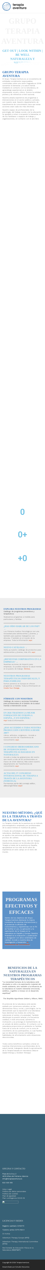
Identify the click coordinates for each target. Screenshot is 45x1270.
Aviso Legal (7, 1189)
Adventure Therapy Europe (13, 1238)
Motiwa (27, 669)
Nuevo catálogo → (15, 647)
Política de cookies (10, 1194)
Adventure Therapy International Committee (20, 1242)
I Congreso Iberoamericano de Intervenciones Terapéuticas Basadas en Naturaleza (21, 751)
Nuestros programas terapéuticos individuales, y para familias (22, 678)
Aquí (5, 720)
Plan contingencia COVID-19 (13, 1198)
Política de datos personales (14, 1191)
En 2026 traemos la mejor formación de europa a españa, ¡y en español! (19, 715)
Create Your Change (11, 688)
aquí (30, 640)
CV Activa (6, 1234)
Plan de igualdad (9, 1196)
